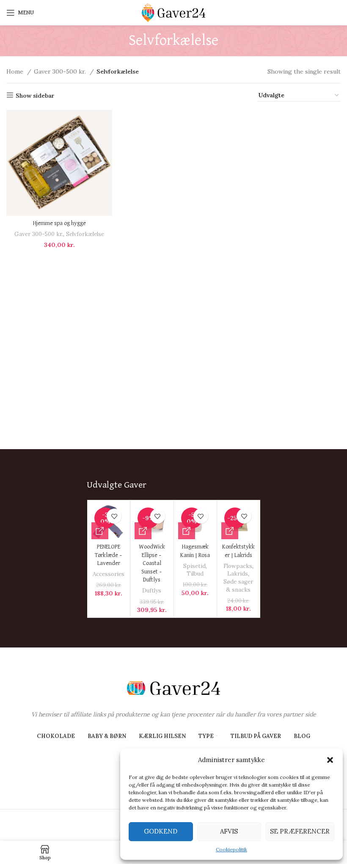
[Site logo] (173, 12)
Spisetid (194, 566)
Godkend (160, 831)
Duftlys (151, 590)
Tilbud (195, 573)
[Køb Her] (99, 530)
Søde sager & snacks (238, 585)
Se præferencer (300, 831)
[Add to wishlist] (114, 516)
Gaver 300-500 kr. (61, 71)
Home (15, 71)
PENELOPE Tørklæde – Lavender (108, 555)
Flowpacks (237, 566)
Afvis (229, 831)
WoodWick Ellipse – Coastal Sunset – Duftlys (152, 563)
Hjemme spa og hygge (59, 223)
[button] (330, 760)
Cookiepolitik (231, 849)
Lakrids (237, 573)
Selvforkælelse (85, 234)
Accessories (108, 574)
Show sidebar (35, 95)
